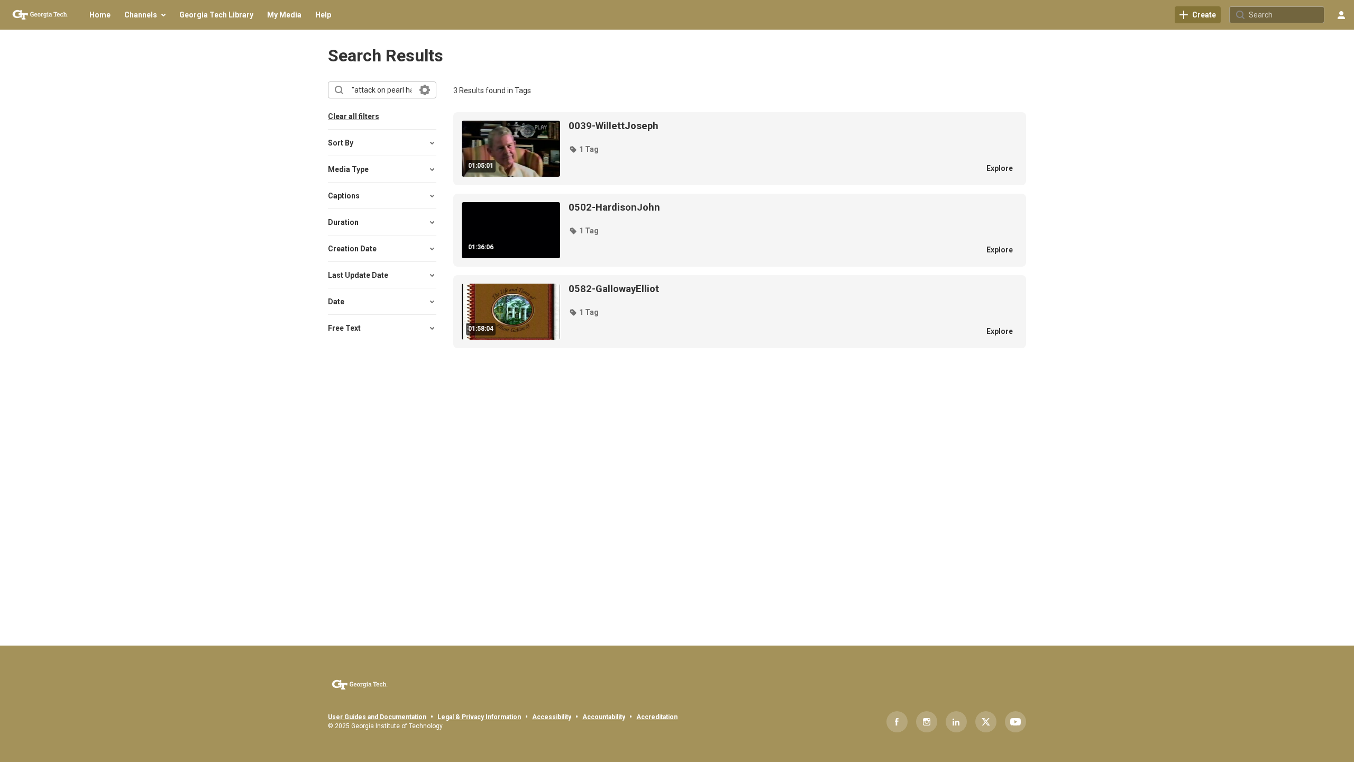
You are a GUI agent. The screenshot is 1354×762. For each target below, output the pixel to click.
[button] (584, 149)
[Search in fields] (425, 89)
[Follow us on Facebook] (897, 721)
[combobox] (382, 90)
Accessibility (551, 717)
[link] (1198, 14)
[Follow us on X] (985, 721)
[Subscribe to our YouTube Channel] (1015, 721)
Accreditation (657, 717)
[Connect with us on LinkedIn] (956, 721)
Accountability (603, 717)
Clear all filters (353, 116)
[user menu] (1341, 14)
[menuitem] (100, 14)
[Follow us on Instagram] (926, 721)
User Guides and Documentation (377, 717)
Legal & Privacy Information (479, 717)
